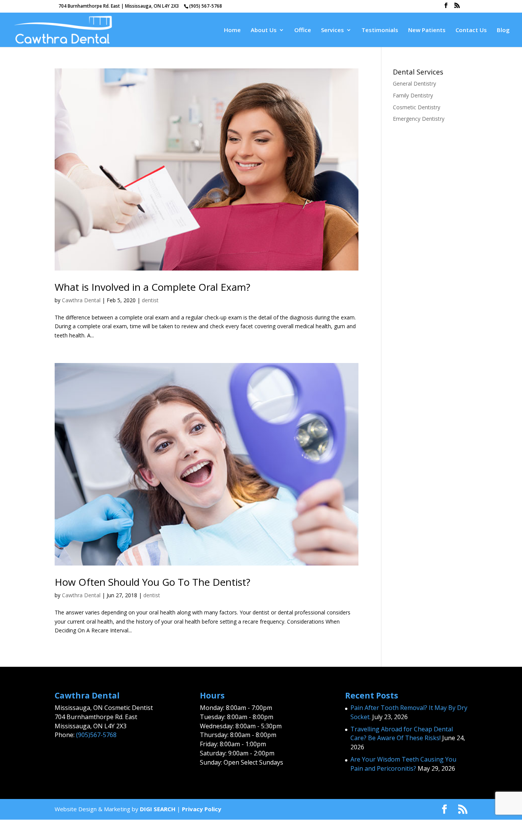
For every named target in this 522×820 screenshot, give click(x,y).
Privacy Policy (201, 809)
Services (332, 30)
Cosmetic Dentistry (416, 107)
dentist (150, 300)
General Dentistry (414, 83)
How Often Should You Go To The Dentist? (152, 582)
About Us (264, 30)
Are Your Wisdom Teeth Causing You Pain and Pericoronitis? (403, 764)
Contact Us (471, 30)
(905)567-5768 (96, 735)
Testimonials (380, 30)
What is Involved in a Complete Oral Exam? (152, 287)
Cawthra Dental (81, 300)
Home (232, 30)
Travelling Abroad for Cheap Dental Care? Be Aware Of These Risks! (401, 733)
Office (302, 30)
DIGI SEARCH (157, 809)
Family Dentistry (413, 95)
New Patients (427, 30)
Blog (503, 30)
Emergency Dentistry (418, 118)
